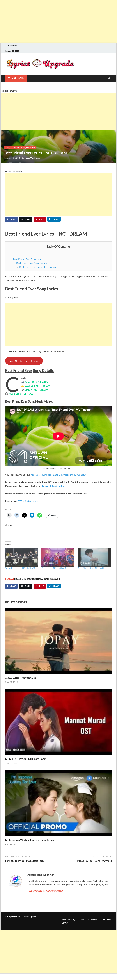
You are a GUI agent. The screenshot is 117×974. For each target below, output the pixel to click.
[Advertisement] (58, 21)
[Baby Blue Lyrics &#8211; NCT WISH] (94, 557)
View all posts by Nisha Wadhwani (46, 890)
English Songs (19, 147)
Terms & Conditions (87, 919)
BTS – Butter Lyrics (28, 501)
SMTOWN (54, 579)
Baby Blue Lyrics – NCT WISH (91, 568)
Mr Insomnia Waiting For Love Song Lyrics (29, 840)
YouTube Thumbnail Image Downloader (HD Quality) (58, 474)
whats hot (30, 147)
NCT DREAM (43, 579)
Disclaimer (106, 919)
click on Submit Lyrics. (53, 486)
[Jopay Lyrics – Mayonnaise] (58, 641)
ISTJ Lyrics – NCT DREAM (53, 568)
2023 (7, 147)
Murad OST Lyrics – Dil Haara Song (25, 758)
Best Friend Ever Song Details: (32, 263)
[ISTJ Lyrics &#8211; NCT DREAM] (58, 557)
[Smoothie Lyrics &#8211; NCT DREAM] (21, 557)
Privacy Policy (68, 919)
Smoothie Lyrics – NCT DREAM (20, 568)
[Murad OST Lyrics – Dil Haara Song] (58, 722)
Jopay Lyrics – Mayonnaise (20, 677)
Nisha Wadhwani (32, 158)
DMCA (65, 922)
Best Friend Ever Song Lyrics (27, 259)
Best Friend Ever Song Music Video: (37, 266)
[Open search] (108, 78)
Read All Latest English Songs (24, 360)
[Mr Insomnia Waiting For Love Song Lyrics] (58, 803)
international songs (25, 579)
